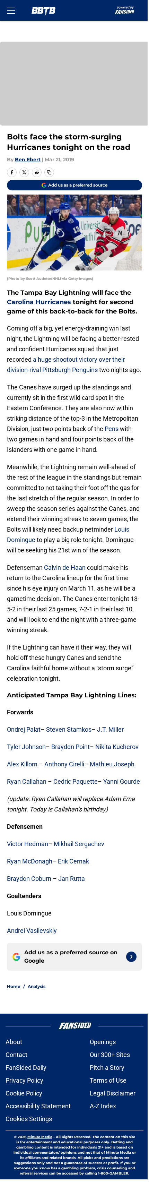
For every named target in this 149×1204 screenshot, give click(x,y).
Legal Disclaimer (112, 1093)
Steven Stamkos (68, 729)
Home (13, 986)
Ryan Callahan (26, 781)
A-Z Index (103, 1106)
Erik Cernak (73, 861)
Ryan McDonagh (29, 861)
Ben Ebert (28, 159)
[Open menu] (11, 10)
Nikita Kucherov (117, 746)
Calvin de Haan (65, 567)
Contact (16, 1054)
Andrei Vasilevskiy (32, 930)
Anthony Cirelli (64, 764)
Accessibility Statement (38, 1106)
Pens (112, 428)
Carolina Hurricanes (39, 302)
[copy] (49, 172)
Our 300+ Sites (110, 1054)
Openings (103, 1042)
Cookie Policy (24, 1093)
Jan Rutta (71, 878)
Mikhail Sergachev (79, 844)
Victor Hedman (27, 844)
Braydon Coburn (29, 878)
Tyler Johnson (26, 746)
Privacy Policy (24, 1080)
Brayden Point (70, 746)
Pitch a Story (107, 1067)
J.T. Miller (110, 729)
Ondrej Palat (24, 729)
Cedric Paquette (75, 781)
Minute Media (39, 1137)
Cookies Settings (29, 1119)
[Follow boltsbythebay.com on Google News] (131, 957)
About (14, 1042)
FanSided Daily (26, 1067)
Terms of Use (108, 1080)
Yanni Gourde (121, 781)
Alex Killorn (22, 764)
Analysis (36, 986)
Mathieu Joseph (112, 764)
